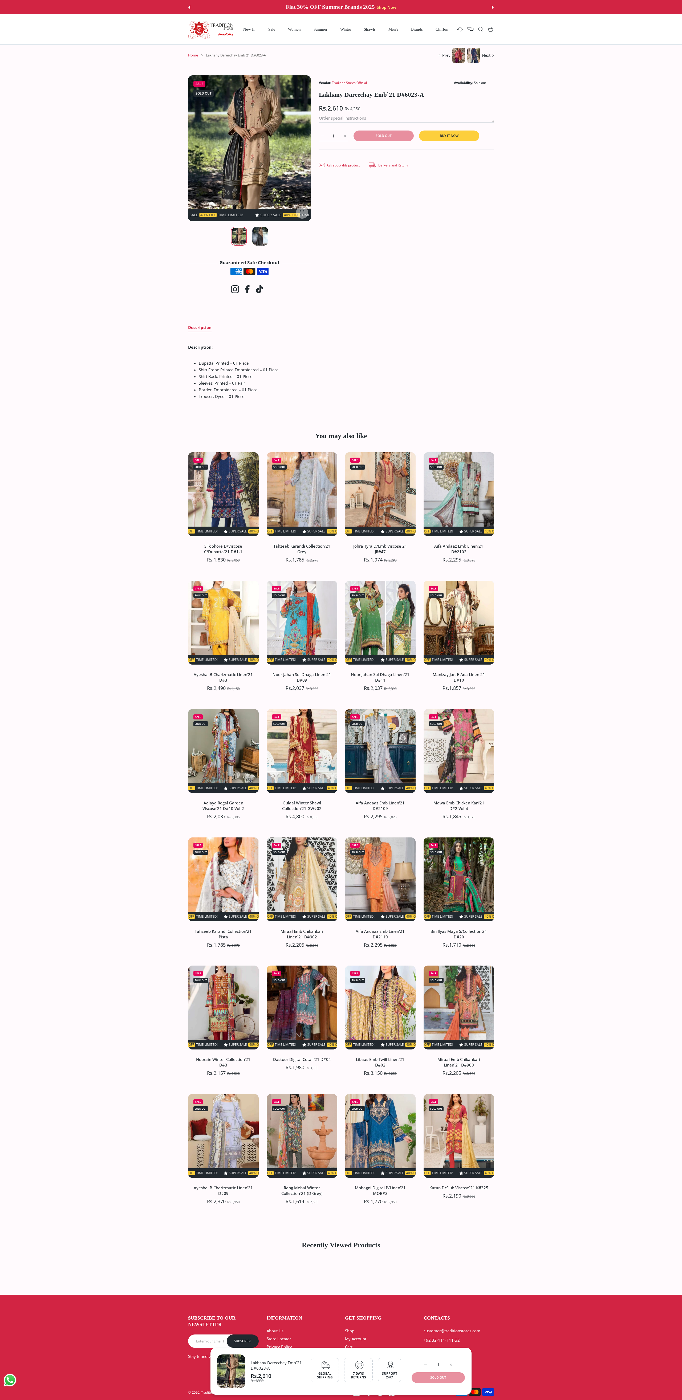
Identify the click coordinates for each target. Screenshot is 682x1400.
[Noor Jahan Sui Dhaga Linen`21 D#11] (380, 623)
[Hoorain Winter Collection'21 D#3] (223, 1007)
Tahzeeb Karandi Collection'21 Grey (301, 548)
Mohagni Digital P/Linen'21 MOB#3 (380, 1190)
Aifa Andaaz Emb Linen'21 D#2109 (380, 805)
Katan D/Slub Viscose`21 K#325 (458, 1187)
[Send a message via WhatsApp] (10, 1380)
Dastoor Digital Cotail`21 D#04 (302, 1059)
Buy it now (449, 135)
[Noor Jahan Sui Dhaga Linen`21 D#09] (302, 623)
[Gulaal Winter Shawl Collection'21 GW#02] (302, 751)
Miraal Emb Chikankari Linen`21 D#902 (302, 933)
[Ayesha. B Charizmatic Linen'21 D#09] (223, 1136)
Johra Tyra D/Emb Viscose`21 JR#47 (380, 548)
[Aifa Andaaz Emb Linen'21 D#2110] (380, 879)
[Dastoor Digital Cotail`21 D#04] (302, 1007)
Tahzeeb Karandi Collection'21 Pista (223, 933)
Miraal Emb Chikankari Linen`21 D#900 (458, 1062)
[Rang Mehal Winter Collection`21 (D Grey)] (302, 1136)
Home (193, 55)
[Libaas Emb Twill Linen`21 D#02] (380, 1007)
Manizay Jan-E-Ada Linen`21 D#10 (458, 676)
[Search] (481, 29)
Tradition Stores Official (349, 82)
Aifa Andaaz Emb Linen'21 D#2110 (380, 933)
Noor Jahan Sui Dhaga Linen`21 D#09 (302, 676)
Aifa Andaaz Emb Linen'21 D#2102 (458, 548)
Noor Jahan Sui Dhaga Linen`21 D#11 (380, 676)
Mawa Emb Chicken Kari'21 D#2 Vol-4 (458, 805)
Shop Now (382, 7)
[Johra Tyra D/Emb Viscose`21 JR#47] (380, 494)
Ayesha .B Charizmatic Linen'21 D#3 (223, 676)
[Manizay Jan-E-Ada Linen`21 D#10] (459, 623)
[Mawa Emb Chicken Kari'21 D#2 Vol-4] (459, 751)
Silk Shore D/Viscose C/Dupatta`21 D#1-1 (223, 548)
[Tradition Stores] (211, 29)
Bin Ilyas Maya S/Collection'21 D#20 (459, 933)
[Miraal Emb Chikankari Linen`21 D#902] (302, 879)
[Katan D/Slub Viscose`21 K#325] (459, 1136)
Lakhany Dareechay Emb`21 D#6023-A (276, 1365)
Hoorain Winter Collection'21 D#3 (223, 1062)
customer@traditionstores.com (452, 1330)
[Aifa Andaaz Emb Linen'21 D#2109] (380, 751)
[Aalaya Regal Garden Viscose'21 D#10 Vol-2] (223, 751)
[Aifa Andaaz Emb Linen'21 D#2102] (459, 494)
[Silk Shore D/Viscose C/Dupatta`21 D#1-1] (223, 494)
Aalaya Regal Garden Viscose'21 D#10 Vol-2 (223, 805)
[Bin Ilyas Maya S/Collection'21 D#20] (459, 879)
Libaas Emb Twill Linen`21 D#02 (380, 1062)
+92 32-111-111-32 (442, 1340)
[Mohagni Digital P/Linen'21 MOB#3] (380, 1136)
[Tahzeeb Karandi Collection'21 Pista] (223, 879)
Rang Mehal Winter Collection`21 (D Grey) (301, 1190)
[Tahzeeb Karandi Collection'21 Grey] (302, 494)
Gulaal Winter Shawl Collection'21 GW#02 (302, 805)
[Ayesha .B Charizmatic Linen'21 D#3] (223, 623)
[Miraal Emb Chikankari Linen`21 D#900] (459, 1007)
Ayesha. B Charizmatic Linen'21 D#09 (223, 1190)
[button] (189, 7)
